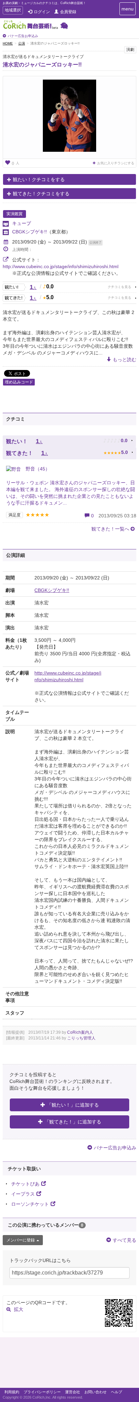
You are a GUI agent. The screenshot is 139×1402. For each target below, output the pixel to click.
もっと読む (124, 359)
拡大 (18, 1309)
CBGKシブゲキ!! (29, 231)
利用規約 (11, 1392)
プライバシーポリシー (42, 1392)
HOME (8, 43)
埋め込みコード (19, 382)
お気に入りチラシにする (115, 163)
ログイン (42, 11)
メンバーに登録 (20, 1240)
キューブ (21, 223)
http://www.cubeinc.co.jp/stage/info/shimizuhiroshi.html (60, 266)
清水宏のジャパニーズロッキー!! (42, 64)
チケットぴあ (25, 1183)
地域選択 (12, 11)
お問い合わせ (95, 1392)
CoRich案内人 (80, 1032)
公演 (21, 43)
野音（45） (37, 468)
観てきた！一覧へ (110, 529)
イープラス (23, 1194)
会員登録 (68, 11)
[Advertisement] (69, 1364)
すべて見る (124, 1240)
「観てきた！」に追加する (73, 1121)
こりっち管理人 (81, 1038)
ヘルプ (116, 1392)
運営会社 (72, 1392)
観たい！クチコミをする (39, 179)
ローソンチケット (30, 1204)
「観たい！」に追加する (73, 1105)
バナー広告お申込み (23, 36)
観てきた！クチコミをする (41, 193)
